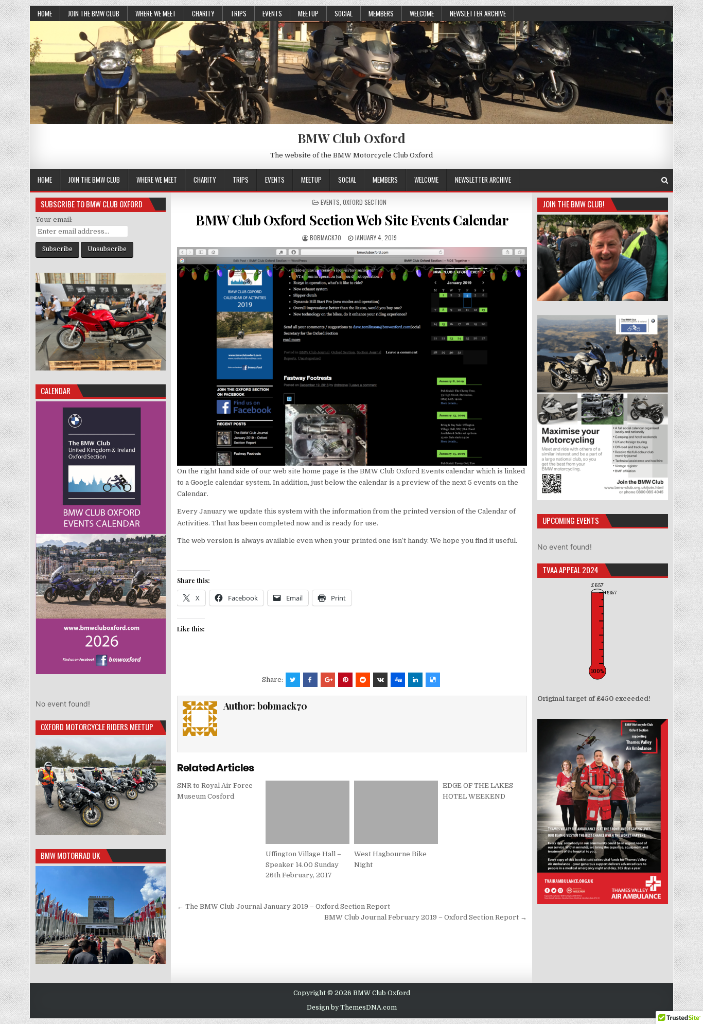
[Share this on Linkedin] (415, 680)
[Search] (664, 180)
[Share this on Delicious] (433, 680)
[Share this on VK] (380, 680)
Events (272, 13)
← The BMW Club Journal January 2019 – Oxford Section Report (283, 906)
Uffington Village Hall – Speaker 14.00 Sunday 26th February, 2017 (303, 864)
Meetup (308, 13)
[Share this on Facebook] (310, 680)
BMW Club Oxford (351, 138)
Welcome (422, 13)
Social (344, 13)
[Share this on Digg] (398, 680)
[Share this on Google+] (328, 680)
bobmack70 (325, 237)
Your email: (54, 219)
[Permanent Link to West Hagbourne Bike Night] (396, 812)
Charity (203, 13)
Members (381, 13)
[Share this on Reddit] (363, 680)
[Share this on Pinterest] (345, 680)
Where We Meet (155, 13)
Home (45, 13)
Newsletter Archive (478, 13)
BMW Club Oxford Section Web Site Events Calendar (352, 220)
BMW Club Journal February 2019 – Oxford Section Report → (425, 917)
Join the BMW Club (93, 13)
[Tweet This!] (293, 680)
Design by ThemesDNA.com (352, 1007)
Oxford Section (364, 202)
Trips (239, 13)
